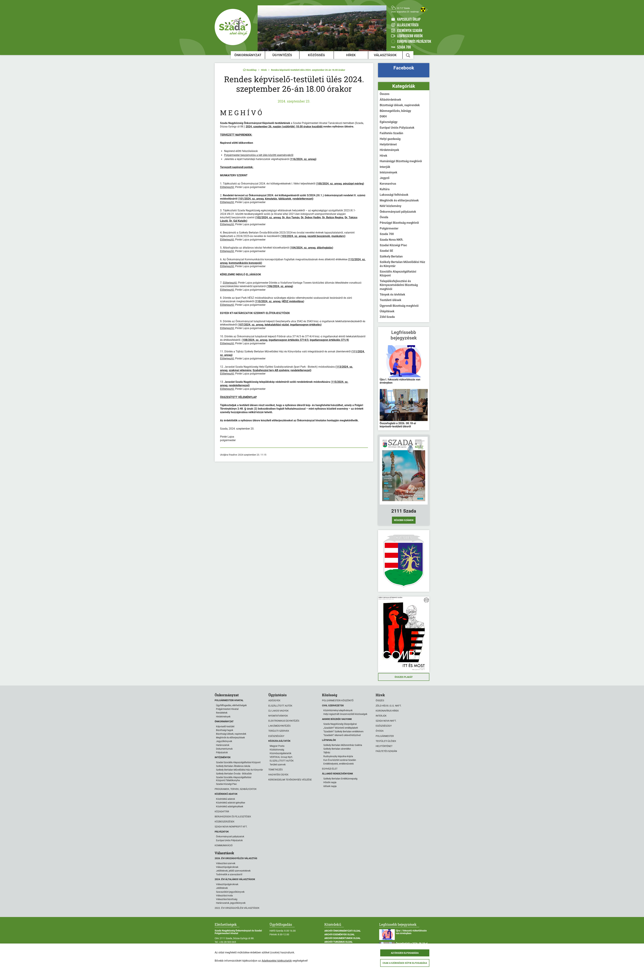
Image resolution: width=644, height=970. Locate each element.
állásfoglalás (324, 247)
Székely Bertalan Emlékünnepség (340, 778)
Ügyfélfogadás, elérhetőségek (231, 705)
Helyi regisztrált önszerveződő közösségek (345, 714)
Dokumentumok (224, 748)
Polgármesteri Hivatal (227, 709)
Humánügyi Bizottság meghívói (401, 161)
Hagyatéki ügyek (278, 774)
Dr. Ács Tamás (291, 217)
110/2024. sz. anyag (268, 301)
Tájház (326, 752)
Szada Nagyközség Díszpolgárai (340, 724)
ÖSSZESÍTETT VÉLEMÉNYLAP (238, 397)
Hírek (351, 55)
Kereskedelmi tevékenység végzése (290, 779)
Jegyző (384, 178)
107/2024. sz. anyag (251, 324)
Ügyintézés (282, 55)
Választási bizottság (226, 899)
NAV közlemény (390, 206)
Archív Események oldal (339, 934)
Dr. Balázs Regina (332, 217)
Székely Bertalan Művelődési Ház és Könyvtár (402, 264)
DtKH (383, 116)
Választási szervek (225, 863)
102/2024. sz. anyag (268, 217)
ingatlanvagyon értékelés (305, 324)
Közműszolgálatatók (280, 753)
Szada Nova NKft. (391, 239)
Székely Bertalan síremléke (337, 748)
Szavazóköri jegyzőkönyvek (230, 891)
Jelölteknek (222, 888)
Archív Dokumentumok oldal (342, 938)
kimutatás (271, 198)
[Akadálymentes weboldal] (423, 9)
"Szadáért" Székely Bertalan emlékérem (343, 731)
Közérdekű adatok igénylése (230, 802)
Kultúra (385, 189)
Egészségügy (388, 122)
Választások (385, 55)
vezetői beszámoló (318, 236)
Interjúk (385, 167)
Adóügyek (274, 700)
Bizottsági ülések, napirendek (400, 105)
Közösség (316, 55)
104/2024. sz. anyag (303, 247)
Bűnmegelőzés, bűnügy (395, 111)
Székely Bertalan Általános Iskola (233, 766)
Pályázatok (222, 752)
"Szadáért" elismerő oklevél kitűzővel (342, 735)
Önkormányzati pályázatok (398, 211)
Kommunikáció (224, 845)
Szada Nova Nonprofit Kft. (231, 826)
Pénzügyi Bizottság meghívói (399, 222)
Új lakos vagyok (278, 710)
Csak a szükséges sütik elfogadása (405, 963)
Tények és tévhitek (392, 294)
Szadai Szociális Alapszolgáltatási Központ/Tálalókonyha (233, 779)
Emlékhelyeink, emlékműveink (338, 763)
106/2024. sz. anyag (279, 286)
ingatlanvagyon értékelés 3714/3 (288, 340)
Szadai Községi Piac (393, 245)
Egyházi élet (329, 768)
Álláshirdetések (390, 99)
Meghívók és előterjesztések (399, 200)
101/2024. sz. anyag (251, 198)
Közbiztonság (277, 749)
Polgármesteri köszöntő (338, 700)
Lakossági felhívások (394, 194)
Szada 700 (387, 234)
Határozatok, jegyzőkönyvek (231, 903)
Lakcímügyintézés (279, 725)
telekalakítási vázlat (276, 324)
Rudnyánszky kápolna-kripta (338, 756)
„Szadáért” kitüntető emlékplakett (340, 727)
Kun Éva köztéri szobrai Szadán (339, 760)
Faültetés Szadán (391, 133)
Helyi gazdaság (390, 139)
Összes (384, 94)
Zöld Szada (387, 317)
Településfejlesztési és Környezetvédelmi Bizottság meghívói (399, 285)
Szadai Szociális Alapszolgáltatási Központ (238, 762)
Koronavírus (388, 183)
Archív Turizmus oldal (338, 941)
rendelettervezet (302, 198)
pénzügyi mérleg (353, 183)
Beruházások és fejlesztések (233, 816)
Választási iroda (224, 895)
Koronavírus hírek (387, 710)
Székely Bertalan (391, 256)
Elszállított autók (280, 705)
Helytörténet (388, 144)
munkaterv (337, 236)
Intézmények (388, 172)
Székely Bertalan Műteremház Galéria (342, 745)
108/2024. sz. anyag (255, 340)
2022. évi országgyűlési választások (237, 908)
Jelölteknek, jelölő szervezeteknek (233, 870)
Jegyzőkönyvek (224, 741)
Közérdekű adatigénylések (229, 806)
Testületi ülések (390, 300)
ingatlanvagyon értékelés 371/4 (329, 340)
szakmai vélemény (240, 370)
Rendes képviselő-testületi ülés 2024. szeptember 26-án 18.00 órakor (308, 70)
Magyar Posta (277, 746)
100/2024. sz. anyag (329, 183)
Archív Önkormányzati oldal (342, 930)
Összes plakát (404, 677)
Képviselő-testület (225, 726)
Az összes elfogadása (405, 953)
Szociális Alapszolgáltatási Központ (398, 273)
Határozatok (222, 745)
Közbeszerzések (224, 821)
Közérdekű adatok (225, 799)
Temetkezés (275, 769)
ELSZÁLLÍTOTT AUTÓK (282, 760)
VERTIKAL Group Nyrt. (281, 757)
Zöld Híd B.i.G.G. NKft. (388, 705)
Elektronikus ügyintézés (283, 720)
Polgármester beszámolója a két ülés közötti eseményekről (258, 155)
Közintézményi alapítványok (338, 710)
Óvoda (384, 217)
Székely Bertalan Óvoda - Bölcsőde (234, 773)
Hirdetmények (389, 150)
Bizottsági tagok (224, 730)
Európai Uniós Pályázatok (397, 127)
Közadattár (222, 811)
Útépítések (387, 311)
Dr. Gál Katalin (237, 220)
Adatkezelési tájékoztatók (277, 960)
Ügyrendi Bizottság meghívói (399, 305)
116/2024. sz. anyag (303, 159)
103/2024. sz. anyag (293, 236)
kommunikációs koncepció (245, 263)
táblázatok (284, 198)
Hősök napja (329, 782)
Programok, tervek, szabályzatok (236, 789)
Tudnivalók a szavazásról (229, 874)
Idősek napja (330, 786)
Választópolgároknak (227, 867)
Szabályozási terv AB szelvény (271, 370)
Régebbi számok (404, 520)
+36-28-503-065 (227, 942)
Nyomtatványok (278, 715)
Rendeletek (221, 712)
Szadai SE (386, 250)
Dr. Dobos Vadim (311, 217)
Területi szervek (278, 730)
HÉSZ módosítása (292, 301)
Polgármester (389, 228)
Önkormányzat (247, 55)
